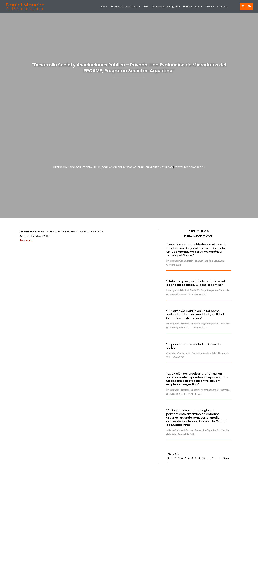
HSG (146, 6)
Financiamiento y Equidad (155, 167)
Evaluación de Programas (119, 167)
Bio (103, 6)
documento (26, 240)
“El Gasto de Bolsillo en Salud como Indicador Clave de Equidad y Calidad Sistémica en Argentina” (195, 314)
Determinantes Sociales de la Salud (76, 167)
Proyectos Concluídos (189, 167)
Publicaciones (191, 6)
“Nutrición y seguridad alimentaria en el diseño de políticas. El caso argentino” (195, 283)
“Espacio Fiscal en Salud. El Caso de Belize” (193, 345)
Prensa (210, 6)
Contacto (222, 6)
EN (249, 6)
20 (211, 458)
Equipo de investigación (166, 6)
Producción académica (124, 6)
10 (203, 458)
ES (242, 6)
